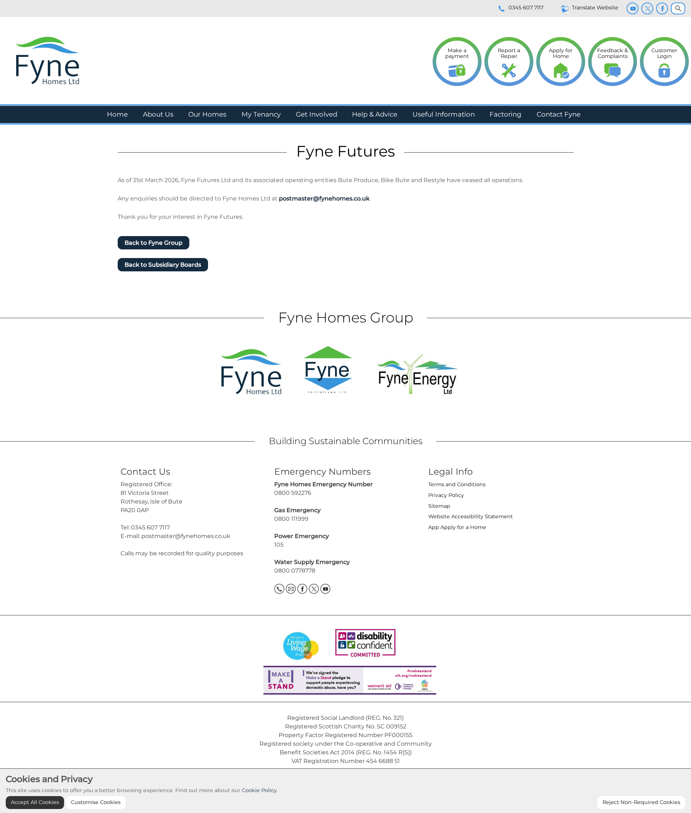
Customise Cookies (96, 802)
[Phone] (279, 589)
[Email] (291, 589)
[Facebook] (662, 8)
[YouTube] (632, 8)
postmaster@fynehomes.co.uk (324, 198)
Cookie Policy (259, 790)
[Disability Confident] (363, 643)
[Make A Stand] (345, 679)
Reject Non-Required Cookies (641, 802)
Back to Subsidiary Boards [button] (163, 264)
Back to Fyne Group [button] (153, 242)
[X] (647, 8)
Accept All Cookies (35, 802)
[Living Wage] (301, 643)
